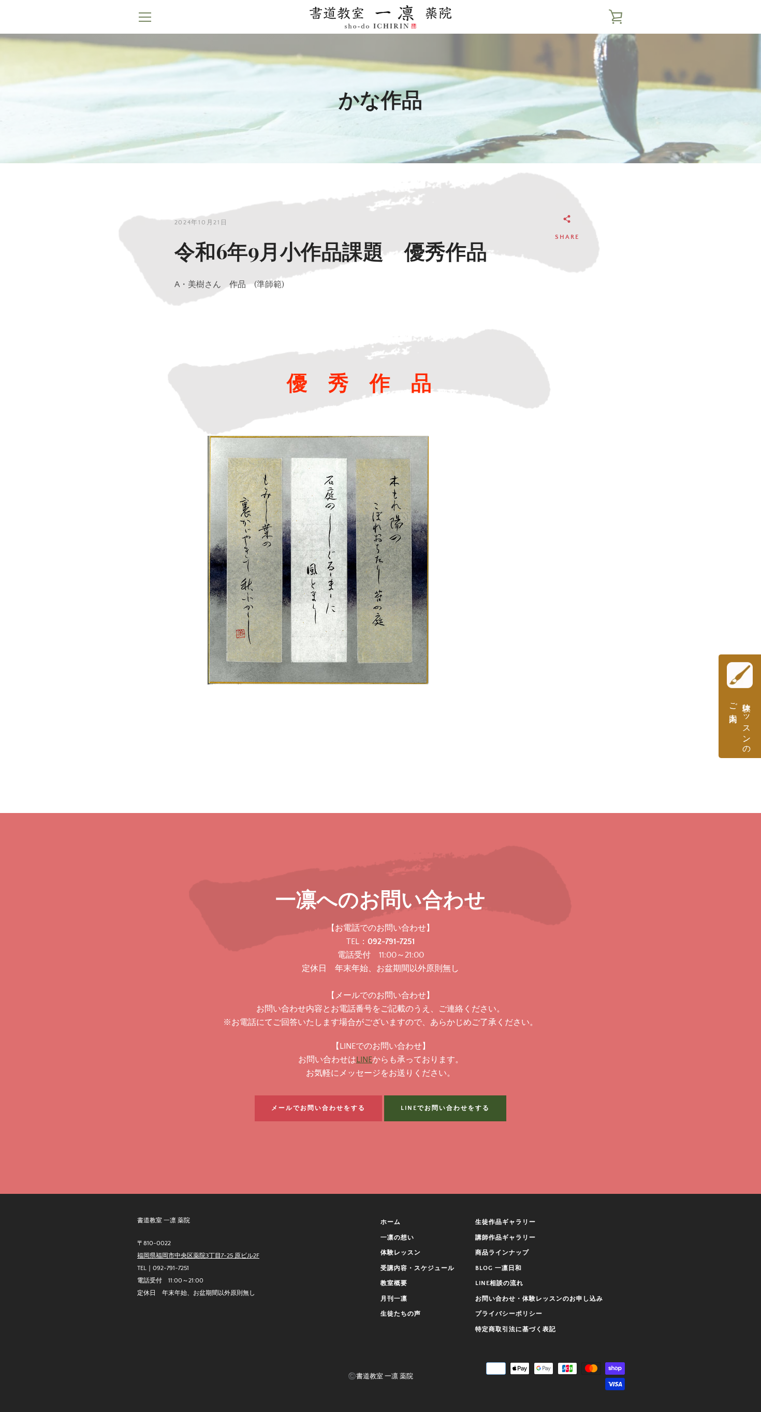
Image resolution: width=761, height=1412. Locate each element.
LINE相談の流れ (499, 1283)
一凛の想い (397, 1237)
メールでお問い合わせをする (318, 1108)
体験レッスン (400, 1252)
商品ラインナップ (502, 1252)
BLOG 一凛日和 (498, 1268)
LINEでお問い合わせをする (445, 1108)
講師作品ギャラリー (505, 1237)
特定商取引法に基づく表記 (515, 1329)
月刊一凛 (393, 1298)
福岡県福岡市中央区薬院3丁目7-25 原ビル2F (198, 1255)
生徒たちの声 (400, 1313)
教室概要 (393, 1283)
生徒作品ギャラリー (505, 1222)
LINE (364, 1059)
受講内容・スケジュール (417, 1268)
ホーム (390, 1222)
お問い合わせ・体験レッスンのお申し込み (539, 1298)
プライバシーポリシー (509, 1313)
